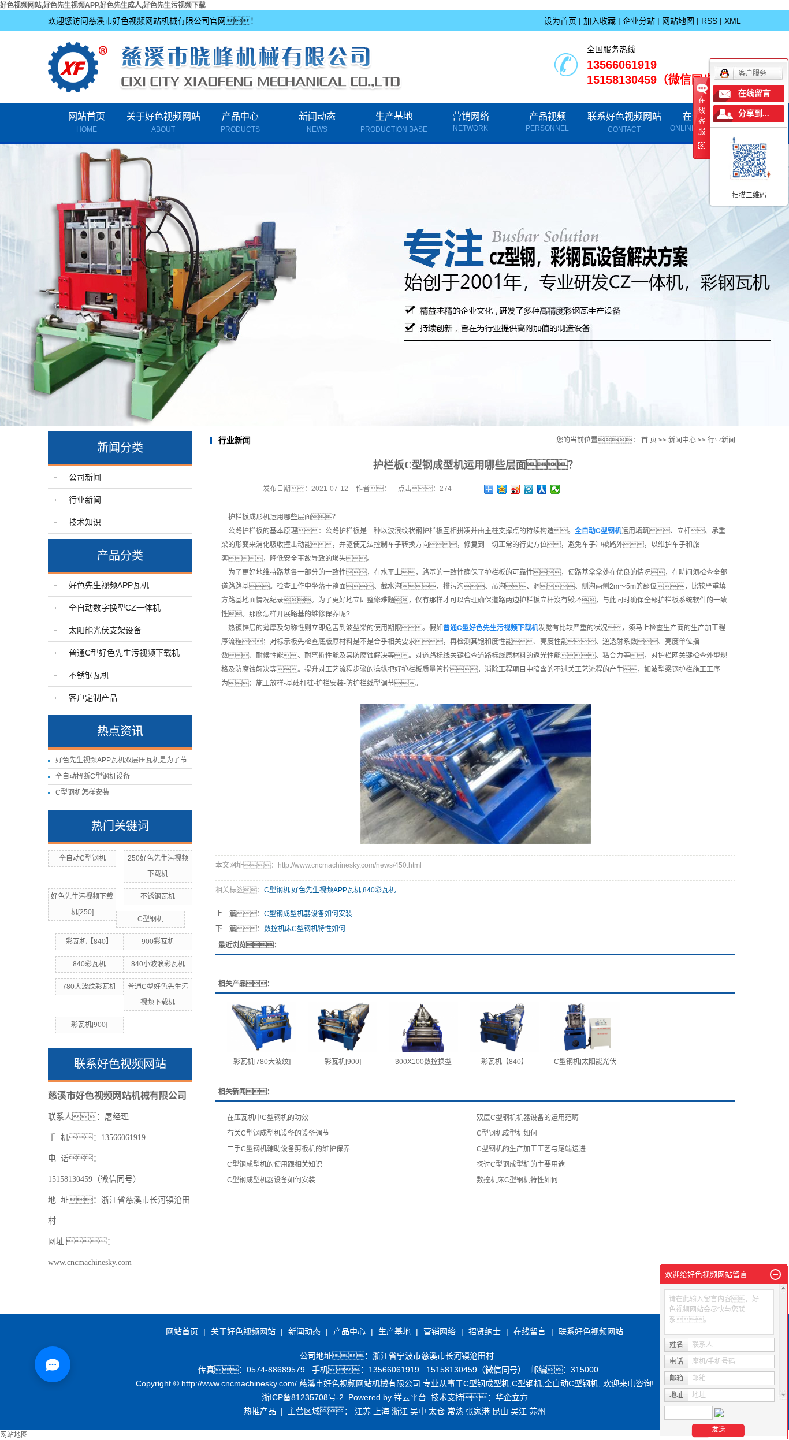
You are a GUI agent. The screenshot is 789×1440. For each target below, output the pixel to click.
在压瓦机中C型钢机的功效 (267, 1118)
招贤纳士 (484, 1331)
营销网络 (470, 116)
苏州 (537, 1411)
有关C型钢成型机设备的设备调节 (278, 1133)
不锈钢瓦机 (89, 675)
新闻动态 (317, 122)
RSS (709, 20)
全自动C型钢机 (82, 858)
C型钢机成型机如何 (507, 1133)
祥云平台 (410, 1397)
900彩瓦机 (158, 941)
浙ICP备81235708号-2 (303, 1397)
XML (732, 20)
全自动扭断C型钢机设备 (92, 776)
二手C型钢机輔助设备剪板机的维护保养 (288, 1149)
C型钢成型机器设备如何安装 (308, 914)
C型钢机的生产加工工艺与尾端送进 (531, 1149)
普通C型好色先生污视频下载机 (124, 652)
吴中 (418, 1411)
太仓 (437, 1411)
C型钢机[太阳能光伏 (585, 1062)
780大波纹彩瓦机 (89, 987)
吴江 (519, 1411)
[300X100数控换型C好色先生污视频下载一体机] (423, 1027)
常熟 (455, 1411)
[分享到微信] (555, 489)
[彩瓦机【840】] (504, 1027)
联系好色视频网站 (624, 122)
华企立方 (512, 1397)
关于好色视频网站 (163, 122)
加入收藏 (599, 20)
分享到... (753, 113)
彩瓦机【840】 (89, 941)
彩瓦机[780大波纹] (262, 1062)
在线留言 (529, 1331)
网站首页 (86, 122)
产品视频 (547, 116)
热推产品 (260, 1411)
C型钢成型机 (486, 1383)
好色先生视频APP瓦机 (109, 585)
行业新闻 (85, 499)
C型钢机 (150, 919)
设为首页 (560, 20)
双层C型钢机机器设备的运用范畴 (528, 1118)
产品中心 (240, 122)
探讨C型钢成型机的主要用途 (521, 1164)
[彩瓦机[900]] (342, 1027)
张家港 (478, 1411)
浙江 (400, 1411)
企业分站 (639, 20)
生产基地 (393, 122)
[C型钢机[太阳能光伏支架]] (585, 1027)
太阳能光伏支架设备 (105, 630)
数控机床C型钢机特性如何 (304, 929)
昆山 (500, 1411)
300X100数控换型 (423, 1062)
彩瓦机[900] (89, 1025)
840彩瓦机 (89, 964)
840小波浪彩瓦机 (158, 964)
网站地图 (678, 20)
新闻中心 (682, 440)
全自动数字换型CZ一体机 (115, 607)
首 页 (649, 440)
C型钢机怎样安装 (82, 792)
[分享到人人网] (542, 489)
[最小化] (775, 1275)
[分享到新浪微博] (515, 489)
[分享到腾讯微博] (529, 489)
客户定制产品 (93, 697)
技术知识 (85, 522)
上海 (381, 1411)
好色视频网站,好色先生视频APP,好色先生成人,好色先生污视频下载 (103, 5)
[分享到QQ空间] (502, 489)
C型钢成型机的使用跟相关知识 (274, 1164)
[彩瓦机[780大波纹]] (261, 1027)
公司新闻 (85, 477)
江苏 (363, 1411)
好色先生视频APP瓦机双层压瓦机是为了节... (123, 760)
